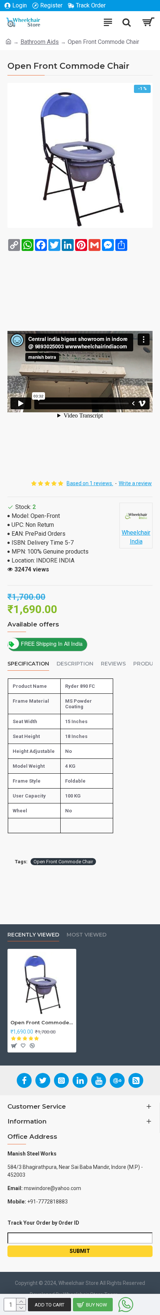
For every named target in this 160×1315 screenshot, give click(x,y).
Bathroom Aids (39, 41)
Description (75, 664)
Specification (28, 664)
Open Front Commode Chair (63, 861)
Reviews (113, 664)
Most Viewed (86, 935)
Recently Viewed (33, 935)
